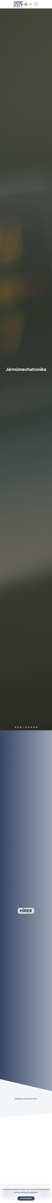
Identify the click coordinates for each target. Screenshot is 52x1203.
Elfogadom (26, 1198)
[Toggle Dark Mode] (36, 4)
